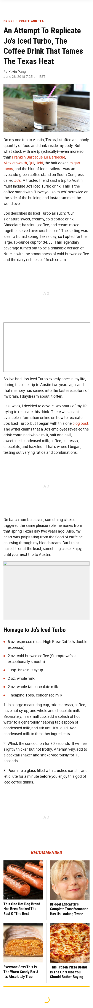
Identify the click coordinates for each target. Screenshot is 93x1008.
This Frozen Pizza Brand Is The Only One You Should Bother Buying (68, 972)
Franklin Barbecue (27, 157)
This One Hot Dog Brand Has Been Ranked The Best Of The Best (21, 909)
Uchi (39, 163)
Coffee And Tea (31, 21)
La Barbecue (54, 157)
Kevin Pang (17, 72)
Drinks (8, 21)
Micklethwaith (15, 163)
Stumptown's (62, 656)
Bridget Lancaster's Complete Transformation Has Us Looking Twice (69, 909)
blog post (80, 423)
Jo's (17, 180)
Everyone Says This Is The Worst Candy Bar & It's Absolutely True (20, 972)
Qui (31, 163)
